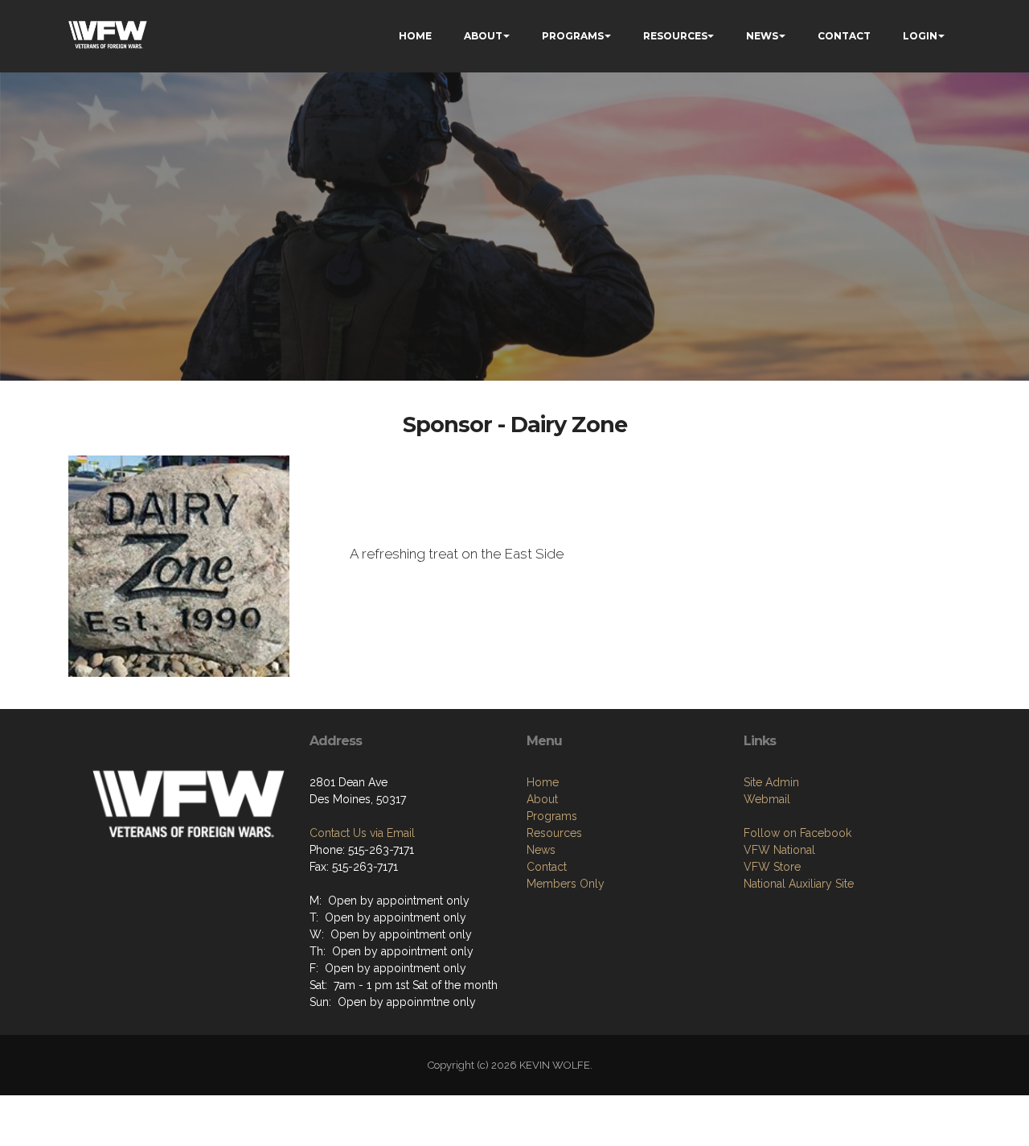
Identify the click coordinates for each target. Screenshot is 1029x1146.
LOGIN (920, 36)
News (541, 849)
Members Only (566, 883)
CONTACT (844, 36)
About (542, 799)
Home (543, 782)
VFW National (779, 849)
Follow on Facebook (797, 833)
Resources (554, 833)
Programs (552, 816)
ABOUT (483, 36)
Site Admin (771, 782)
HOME (415, 36)
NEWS (762, 36)
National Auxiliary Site (799, 883)
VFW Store (772, 866)
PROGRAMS (573, 36)
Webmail (767, 799)
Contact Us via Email (362, 833)
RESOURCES (675, 36)
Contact (547, 866)
